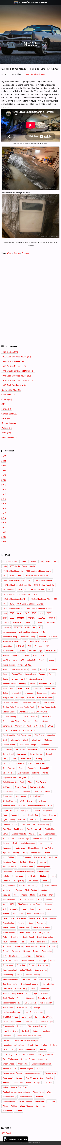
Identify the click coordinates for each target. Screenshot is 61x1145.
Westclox (39, 1096)
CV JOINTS (19, 763)
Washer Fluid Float (19, 1087)
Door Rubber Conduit (11, 791)
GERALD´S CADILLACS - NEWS (33, 2)
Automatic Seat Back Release (15, 669)
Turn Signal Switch (45, 1054)
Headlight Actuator (27, 843)
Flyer (5, 819)
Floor (44, 815)
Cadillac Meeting (9, 716)
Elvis (50, 805)
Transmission (8, 1035)
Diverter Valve (20, 786)
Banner (42, 669)
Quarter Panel (28, 937)
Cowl (14, 758)
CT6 (47, 758)
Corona (6, 758)
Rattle (31, 941)
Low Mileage (33, 880)
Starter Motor (8, 1007)
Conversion (21, 754)
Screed (19, 974)
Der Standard (23, 772)
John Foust (7, 871)
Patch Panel (39, 913)
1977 (5, 603)
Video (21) (6, 432)
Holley (25, 852)
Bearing (42, 674)
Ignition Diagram (9, 866)
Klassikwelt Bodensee (24, 871)
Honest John (36, 852)
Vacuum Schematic (33, 1073)
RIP (4, 955)
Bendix (51, 674)
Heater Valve (47, 847)
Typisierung (13, 1059)
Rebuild (54, 941)
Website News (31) (9, 437)
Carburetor (27, 721)
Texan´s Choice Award (12, 1021)
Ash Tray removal (10, 660)
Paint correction (44, 908)
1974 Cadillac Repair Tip (40, 599)
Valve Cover (8, 1077)
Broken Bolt (16, 693)
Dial (31, 777)
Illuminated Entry (26, 866)
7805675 (51, 617)
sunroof (28, 1012)
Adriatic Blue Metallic (11, 641)
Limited (43, 876)
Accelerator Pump (10, 636)
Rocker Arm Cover (10, 960)
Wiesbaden (39, 1101)
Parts (29, 913)
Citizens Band (29, 730)
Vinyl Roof (48, 1082)
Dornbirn (26, 791)
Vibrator (6, 1082)
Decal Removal (9, 768)
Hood (47, 852)
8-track (23, 561)
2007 (3, 541)
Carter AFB (7, 725)
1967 (29, 580)
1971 (49, 589)
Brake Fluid (37, 688)
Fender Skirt (33, 815)
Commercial (44, 744)
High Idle (6, 852)
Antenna (21, 650)
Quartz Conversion (45, 937)
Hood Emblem (8, 857)
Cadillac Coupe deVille (47, 707)
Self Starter (7, 988)
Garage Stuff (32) (9, 413)
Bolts (52, 683)
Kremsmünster (43, 871)
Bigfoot (15, 678)
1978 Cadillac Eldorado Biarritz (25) (17, 380)
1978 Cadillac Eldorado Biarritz (30, 603)
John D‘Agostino (43, 866)
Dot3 (36, 791)
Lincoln (52, 876)
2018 (3, 489)
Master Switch (51, 885)
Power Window (9, 932)
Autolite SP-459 (24, 664)
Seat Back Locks (29, 979)
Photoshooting (8, 923)
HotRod (22, 862)
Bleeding (22, 683)
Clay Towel (39, 735)
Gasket (32, 833)
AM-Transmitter (9, 650)
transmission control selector (29, 1035)
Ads (25, 641)
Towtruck (25, 1031)
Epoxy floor (25, 810)
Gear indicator (50, 833)
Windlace (51, 1101)
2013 (3, 513)
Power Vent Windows (41, 927)
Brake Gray (50, 688)
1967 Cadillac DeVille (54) (13, 361)
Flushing (52, 815)
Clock (5, 739)
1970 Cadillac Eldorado (34, 589)
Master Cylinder (34, 885)
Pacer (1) (5, 418)
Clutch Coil (36, 739)
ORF (5, 908)
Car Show (15, 721)
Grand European (39, 838)
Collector (48, 739)
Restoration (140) (9, 423)
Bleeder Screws (9, 683)
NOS (12, 904)
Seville (33, 988)
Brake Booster (23, 688)
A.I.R (27, 627)
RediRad (19, 946)
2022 (3, 470)
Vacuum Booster (9, 1068)
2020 (3, 479)
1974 (35, 594)
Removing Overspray (11, 951)
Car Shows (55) (8, 394)
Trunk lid (42, 1049)
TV (4, 1059)
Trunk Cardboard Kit (27, 1049)
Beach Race (30, 674)
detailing (35, 772)
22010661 (18, 627)
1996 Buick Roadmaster (35, 74)
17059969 (51, 622)
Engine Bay (7, 810)
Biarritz (5, 678)
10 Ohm (33, 561)
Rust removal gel (10, 969)
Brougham (29, 693)
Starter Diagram (45, 1002)
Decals (22, 768)
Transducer (45, 1031)
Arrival (26, 655)
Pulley (5, 937)
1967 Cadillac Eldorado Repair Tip (17, 585)
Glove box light (23, 838)
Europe (37, 810)
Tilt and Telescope (44, 1021)
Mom (51, 894)
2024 (3, 460)
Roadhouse (14, 955)
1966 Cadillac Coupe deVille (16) (16, 356)
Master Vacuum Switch (12, 890)
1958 (5, 566)
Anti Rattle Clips (35, 650)
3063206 (20, 617)
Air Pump (46, 641)
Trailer (35, 1031)
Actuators (53, 636)
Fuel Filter (7, 829)
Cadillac (30, 697)
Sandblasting (8, 974)
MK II (15, 894)
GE (40, 833)
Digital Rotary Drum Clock (13, 782)
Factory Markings (18, 815)
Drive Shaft (46, 791)
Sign (35, 993)
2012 (3, 517)
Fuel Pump (18, 829)
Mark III (22, 885)
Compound (7, 749)
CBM (42, 725)
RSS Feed (6, 1133)
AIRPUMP (20, 646)
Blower (32, 683)
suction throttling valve (12, 1012)
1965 (12, 575)
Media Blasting (31, 890)
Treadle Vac (33, 1045)
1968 (20, 589)
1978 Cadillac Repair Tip (13, 608)
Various (19, 1077)
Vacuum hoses (43, 1068)
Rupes (31, 965)
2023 (3, 465)
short (28, 993)
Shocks (6, 993)
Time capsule (8, 1026)
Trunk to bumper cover (24, 1054)
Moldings (42, 894)
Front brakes (47, 819)
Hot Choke (52, 857)
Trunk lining (7, 1054)
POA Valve (41, 923)
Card (37, 721)
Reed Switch (31, 946)
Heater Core (20, 847)
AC (40, 627)
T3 (36, 1016)
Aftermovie (34, 641)
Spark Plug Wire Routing (13, 998)
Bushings (20, 697)
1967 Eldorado (8, 589)
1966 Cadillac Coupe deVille (36, 575)
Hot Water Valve (9, 862)
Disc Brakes (41, 782)
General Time (8, 838)
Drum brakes (20, 796)
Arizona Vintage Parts (12, 655)
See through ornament (30, 984)
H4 (51, 838)
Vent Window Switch (34, 1077)
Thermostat (29, 1021)
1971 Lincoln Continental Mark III (16, 594)
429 (41, 561)
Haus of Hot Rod (10, 843)
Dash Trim (40, 763)
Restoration (46, 951)
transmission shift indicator (14, 1045)
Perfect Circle (8, 918)
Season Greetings (33, 974)
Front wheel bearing (41, 824)
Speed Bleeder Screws (12, 1002)
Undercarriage (8, 1063)
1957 (55, 561)
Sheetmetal (44, 988)
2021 (3, 475)
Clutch (25, 739)
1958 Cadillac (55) (9, 351)
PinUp (30, 923)
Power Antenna (9, 927)
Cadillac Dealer (9, 711)
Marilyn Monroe (9, 885)
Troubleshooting (9, 1049)
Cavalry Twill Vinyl (23, 725)
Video (28, 1082)
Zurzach (18, 1110)
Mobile (24, 894)
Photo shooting (49, 918)
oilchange (48, 904)
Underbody (42, 1059)
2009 (3, 532)
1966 (19, 575)
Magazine (46, 880)
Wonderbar (40, 1106)
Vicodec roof (17, 1082)
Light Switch (32, 876)
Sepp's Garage (21, 988)
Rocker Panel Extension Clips (33, 960)
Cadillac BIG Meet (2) (11, 389)
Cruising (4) (6, 399)
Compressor (20, 749)
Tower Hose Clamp (10, 1031)
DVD (22, 801)
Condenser (32, 749)
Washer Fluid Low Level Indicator (16, 1092)
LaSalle (6, 876)
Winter (9, 253)
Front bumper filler (10, 824)
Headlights (7, 847)
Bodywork (43, 683)
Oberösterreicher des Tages (29, 904)
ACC (43, 632)
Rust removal (43, 965)
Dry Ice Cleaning (9, 801)
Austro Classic (9, 664)
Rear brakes (42, 941)
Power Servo (24, 927)
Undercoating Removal (41, 1063)
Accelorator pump (28, 636)
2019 (3, 484)
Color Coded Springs (27, 744)
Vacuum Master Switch (12, 1073)
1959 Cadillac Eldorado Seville (38, 571)
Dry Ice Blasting (36, 796)
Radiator (13, 941)
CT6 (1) (4, 404)
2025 (3, 456)
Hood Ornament (24, 857)
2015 (3, 503)
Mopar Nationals (9, 899)
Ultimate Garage (28, 1059)
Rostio (52, 960)
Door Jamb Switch (37, 786)
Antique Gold (51, 650)
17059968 (40, 622)
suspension (38, 1012)
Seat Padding (44, 979)
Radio (23, 941)
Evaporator (47, 810)
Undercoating (22, 1063)
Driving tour (7, 796)
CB (35, 725)
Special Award (44, 998)
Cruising (38, 758)
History (16, 852)
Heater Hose (33, 847)
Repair (36, 951)
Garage (6, 833)
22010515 (6, 627)
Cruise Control (25, 758)
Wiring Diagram (26, 1106)
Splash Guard (30, 1002)
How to (32, 862)
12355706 (17, 622)
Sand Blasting (41, 969)
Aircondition (7, 646)
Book (5, 688)
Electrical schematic (36, 805)
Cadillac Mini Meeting (28, 716)
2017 (3, 494)
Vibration (49, 1077)
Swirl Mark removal (10, 1016)
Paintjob (6, 913)
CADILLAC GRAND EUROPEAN (33, 711)
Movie (39, 899)
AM (47, 646)
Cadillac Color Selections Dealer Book (18, 707)
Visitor (5, 1087)
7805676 (6, 622)
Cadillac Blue (48, 702)
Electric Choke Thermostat (14, 805)
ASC (43, 655)
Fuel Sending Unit (34, 829)
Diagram (22, 777)
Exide (5, 815)
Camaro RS (46, 716)
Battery (6, 674)
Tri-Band (53, 1045)
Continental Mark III (49, 749)
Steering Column (23, 1007)
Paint (32, 908)
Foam (12, 819)
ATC (22, 660)
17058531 (28, 622)
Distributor (7, 786)
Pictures (21, 923)
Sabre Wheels (26, 969)
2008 (3, 536)
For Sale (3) (6, 408)
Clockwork (15, 739)
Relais (42, 946)
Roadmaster (27, 955)
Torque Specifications (37, 1026)
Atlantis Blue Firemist (36, 660)
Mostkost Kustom (26, 899)
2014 (3, 508)
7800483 (41, 617)
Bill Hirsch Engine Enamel (32, 678)
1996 (5, 613)
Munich (49, 899)
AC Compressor (9, 632)
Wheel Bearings (9, 1101)
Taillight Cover (46, 1016)
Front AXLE (33, 819)
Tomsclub (21, 1026)
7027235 (31, 617)
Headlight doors (45, 843)
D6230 (30, 763)
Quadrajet (15, 937)
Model (32, 894)
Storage (17, 253)
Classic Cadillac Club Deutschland (17, 735)
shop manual (17, 993)
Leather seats (17, 876)
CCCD (50, 725)
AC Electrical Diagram (28, 632)
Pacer (24, 908)
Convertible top (36, 754)
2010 (3, 527)
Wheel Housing (25, 1101)
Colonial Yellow (9, 744)
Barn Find (53, 669)
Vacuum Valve (50, 1073)
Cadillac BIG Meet (44, 697)
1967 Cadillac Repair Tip (44, 585)
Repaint (26, 951)
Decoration (32, 768)
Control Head (8, 754)
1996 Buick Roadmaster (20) (14, 385)
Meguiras (6, 894)
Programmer (44, 932)
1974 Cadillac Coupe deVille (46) (16, 375)
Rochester (39, 955)
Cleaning (51, 735)
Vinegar (37, 1082)
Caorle (5, 721)
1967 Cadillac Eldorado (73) (14, 366)
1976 (55, 599)
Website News (26, 1096)
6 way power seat (10, 561)
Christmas (15, 730)
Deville (45, 772)
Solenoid (44, 993)
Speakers (30, 998)
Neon (5, 904)
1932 (48, 561)
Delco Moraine (8, 772)
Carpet (45, 721)
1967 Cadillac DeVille (43, 580)
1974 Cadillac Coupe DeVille (14, 599)
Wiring (14, 1106)
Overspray (14, 908)
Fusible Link (50, 829)
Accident (42, 636)
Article (35, 655)
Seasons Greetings (10, 979)
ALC (29, 646)
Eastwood (31, 801)
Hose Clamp (39, 857)
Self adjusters (48, 984)
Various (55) (6, 427)
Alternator (39, 646)
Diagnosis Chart (9, 777)
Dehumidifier (45, 768)
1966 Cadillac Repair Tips (13, 580)
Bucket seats (42, 693)
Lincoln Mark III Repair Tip (13, 880)
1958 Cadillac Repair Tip (13, 571)
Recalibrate (7, 946)
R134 (5, 941)
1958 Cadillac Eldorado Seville (22, 566)
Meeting (44, 890)
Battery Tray (17, 674)
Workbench (7, 1110)
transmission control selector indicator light (20, 1040)
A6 (34, 627)
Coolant (49, 754)
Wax (49, 1092)
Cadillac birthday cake (30, 702)
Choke (5, 730)
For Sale (21, 819)
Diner (30, 782)
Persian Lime (34, 918)
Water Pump (38, 1092)
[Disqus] (30, 296)
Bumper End (8, 697)
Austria (51, 660)
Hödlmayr (43, 862)
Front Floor (25, 824)
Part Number (18, 913)
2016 (3, 498)
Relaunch (52, 946)
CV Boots (7, 763)
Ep (16, 810)
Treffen (44, 1045)
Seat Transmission (10, 984)
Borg (12, 688)
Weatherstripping (9, 1096)
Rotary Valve (8, 965)
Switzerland (26, 1016)
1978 (12, 603)
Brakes (5, 693)
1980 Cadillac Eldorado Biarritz (39, 608)
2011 (3, 522)
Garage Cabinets (19, 833)
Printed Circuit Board (27, 932)
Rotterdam (21, 965)
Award (33, 669)
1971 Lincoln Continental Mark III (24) (18, 370)
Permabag (25, 253)
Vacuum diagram (26, 1068)
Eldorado (42, 801)
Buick (53, 693)
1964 (5, 575)
